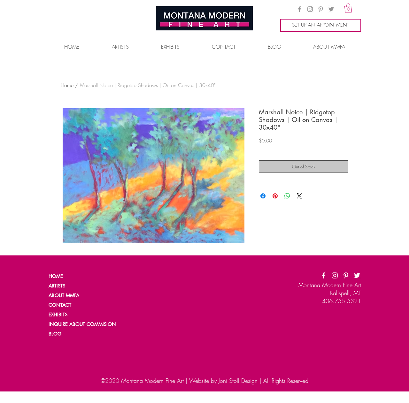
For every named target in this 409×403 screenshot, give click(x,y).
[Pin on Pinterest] (275, 196)
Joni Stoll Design (238, 380)
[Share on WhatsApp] (287, 196)
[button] (348, 8)
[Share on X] (299, 196)
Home (67, 85)
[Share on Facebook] (263, 196)
